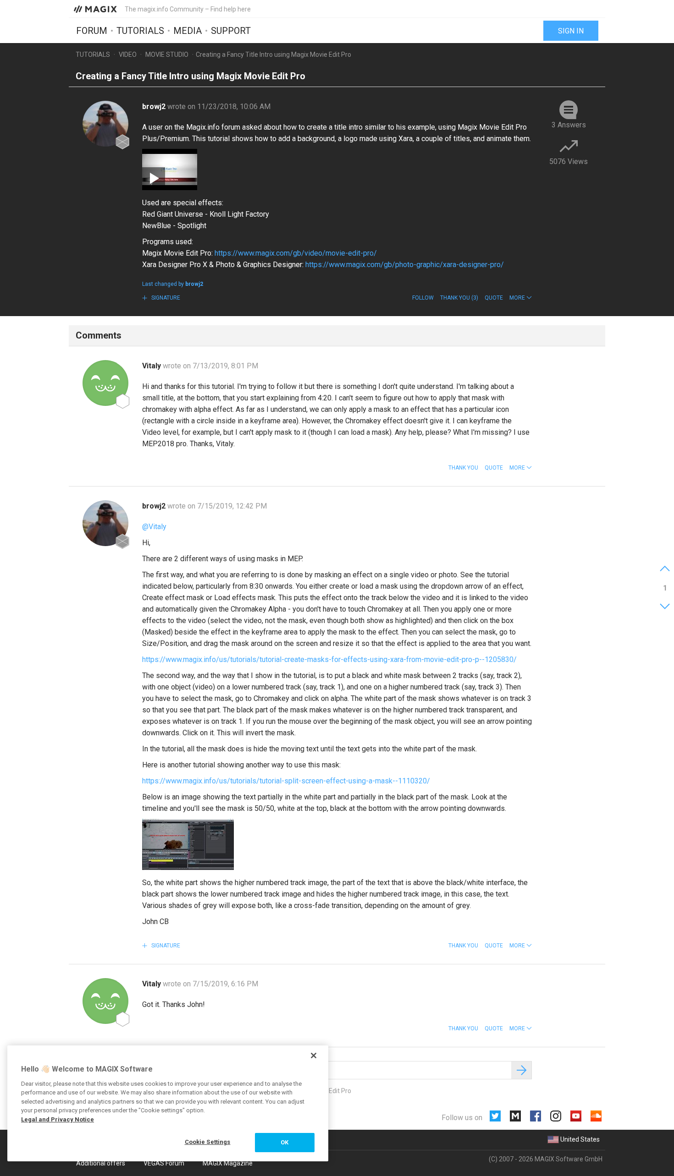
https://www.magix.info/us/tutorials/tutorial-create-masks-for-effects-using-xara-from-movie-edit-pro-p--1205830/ (329, 659)
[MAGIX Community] (96, 8)
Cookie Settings (208, 1141)
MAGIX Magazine (228, 1163)
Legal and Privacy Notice (57, 1119)
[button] (520, 298)
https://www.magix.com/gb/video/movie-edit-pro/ (296, 253)
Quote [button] (494, 298)
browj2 (154, 106)
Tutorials (140, 30)
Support (231, 30)
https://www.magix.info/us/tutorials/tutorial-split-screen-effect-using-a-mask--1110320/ (286, 781)
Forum (91, 30)
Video (128, 54)
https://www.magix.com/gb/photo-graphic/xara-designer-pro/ (404, 264)
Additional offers (100, 1163)
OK (284, 1142)
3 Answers (569, 124)
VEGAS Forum (164, 1163)
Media (187, 30)
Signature (165, 298)
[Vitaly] (105, 383)
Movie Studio (166, 54)
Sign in (571, 31)
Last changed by (172, 284)
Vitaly (152, 365)
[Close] (314, 1055)
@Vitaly (154, 526)
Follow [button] (423, 298)
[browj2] (105, 124)
